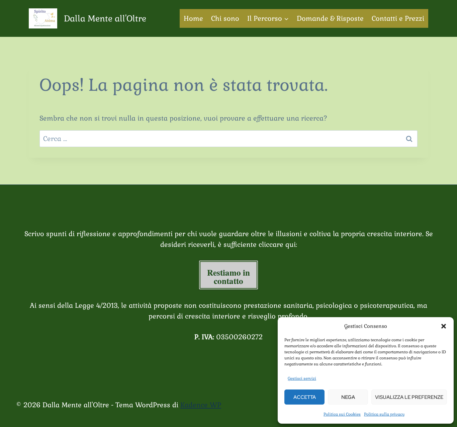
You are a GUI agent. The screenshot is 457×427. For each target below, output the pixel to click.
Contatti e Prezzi (398, 18)
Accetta (304, 397)
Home (193, 18)
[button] (443, 326)
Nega (348, 397)
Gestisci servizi (302, 378)
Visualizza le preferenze (409, 397)
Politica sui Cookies (342, 414)
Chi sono (225, 18)
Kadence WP (200, 405)
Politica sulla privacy (384, 414)
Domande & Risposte (330, 18)
